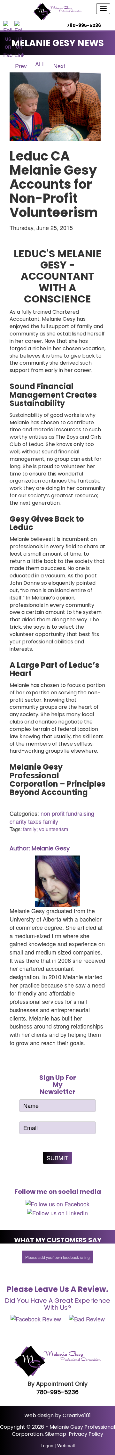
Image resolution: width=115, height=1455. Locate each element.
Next (60, 66)
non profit (53, 813)
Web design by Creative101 (57, 1415)
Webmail (66, 1445)
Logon (47, 1445)
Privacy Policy (86, 1434)
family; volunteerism (45, 829)
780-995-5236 (57, 1392)
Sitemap (55, 1434)
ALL (40, 64)
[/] (57, 11)
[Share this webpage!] (113, 25)
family (50, 821)
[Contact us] (107, 25)
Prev (20, 66)
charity (18, 821)
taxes (35, 821)
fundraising (80, 813)
